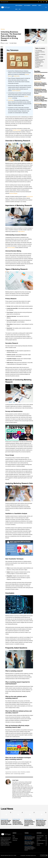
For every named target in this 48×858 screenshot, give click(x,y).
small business (30, 196)
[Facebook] (38, 2)
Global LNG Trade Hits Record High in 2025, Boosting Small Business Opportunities (39, 77)
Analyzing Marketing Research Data (39, 62)
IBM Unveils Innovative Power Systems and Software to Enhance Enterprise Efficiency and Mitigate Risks (40, 99)
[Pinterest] (2, 55)
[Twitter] (44, 2)
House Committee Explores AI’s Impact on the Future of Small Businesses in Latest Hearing (40, 106)
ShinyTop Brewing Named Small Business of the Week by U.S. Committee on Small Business (40, 91)
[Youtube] (46, 2)
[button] (46, 7)
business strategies (13, 193)
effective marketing (17, 130)
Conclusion (38, 64)
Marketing (3, 29)
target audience (21, 231)
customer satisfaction (16, 90)
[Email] (2, 61)
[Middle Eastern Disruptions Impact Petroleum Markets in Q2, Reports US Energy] (18, 814)
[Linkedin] (41, 2)
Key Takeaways (39, 50)
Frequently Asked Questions (39, 66)
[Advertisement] (24, 20)
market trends (16, 76)
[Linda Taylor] (8, 789)
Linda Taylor (14, 43)
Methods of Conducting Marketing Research (40, 60)
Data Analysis (11, 100)
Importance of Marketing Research (40, 55)
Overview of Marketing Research (39, 52)
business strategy (11, 247)
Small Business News (38, 74)
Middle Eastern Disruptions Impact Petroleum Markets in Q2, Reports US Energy (40, 84)
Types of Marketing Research (39, 57)
